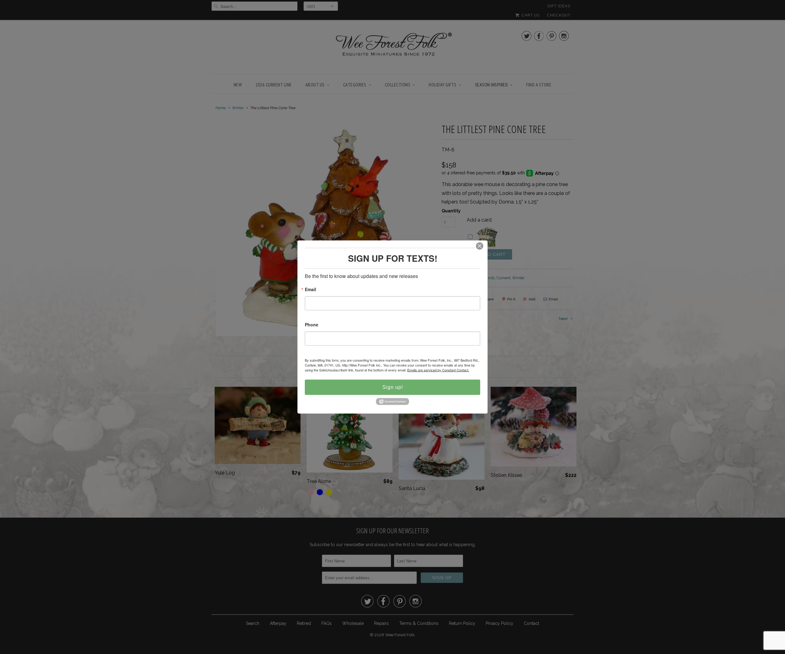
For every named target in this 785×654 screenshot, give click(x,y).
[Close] (479, 246)
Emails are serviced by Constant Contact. (438, 369)
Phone (311, 325)
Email (310, 289)
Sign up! (392, 387)
